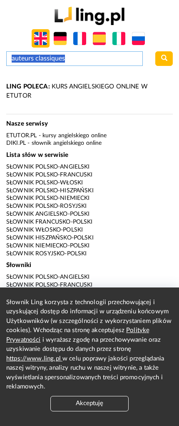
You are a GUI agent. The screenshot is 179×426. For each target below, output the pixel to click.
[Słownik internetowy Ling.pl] (89, 16)
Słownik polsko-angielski (48, 167)
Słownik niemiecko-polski (48, 246)
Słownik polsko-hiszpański (50, 191)
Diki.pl (16, 143)
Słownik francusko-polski (49, 222)
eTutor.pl (21, 136)
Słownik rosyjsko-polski (46, 254)
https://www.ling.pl (34, 358)
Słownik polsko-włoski (44, 183)
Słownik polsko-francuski (49, 175)
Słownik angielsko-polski (48, 214)
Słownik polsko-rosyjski (46, 206)
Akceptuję (89, 403)
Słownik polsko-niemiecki (48, 198)
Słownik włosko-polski (44, 230)
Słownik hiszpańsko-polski (50, 238)
